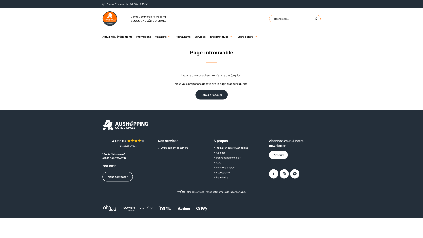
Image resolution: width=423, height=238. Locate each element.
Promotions (143, 36)
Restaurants (183, 36)
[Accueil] (109, 18)
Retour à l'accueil (211, 95)
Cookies (220, 152)
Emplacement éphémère (174, 147)
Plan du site (222, 177)
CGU (219, 162)
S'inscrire (278, 155)
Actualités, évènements (117, 36)
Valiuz (242, 191)
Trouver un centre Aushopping (232, 147)
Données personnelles (228, 157)
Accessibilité (223, 172)
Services (200, 36)
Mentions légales (225, 167)
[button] (169, 36)
